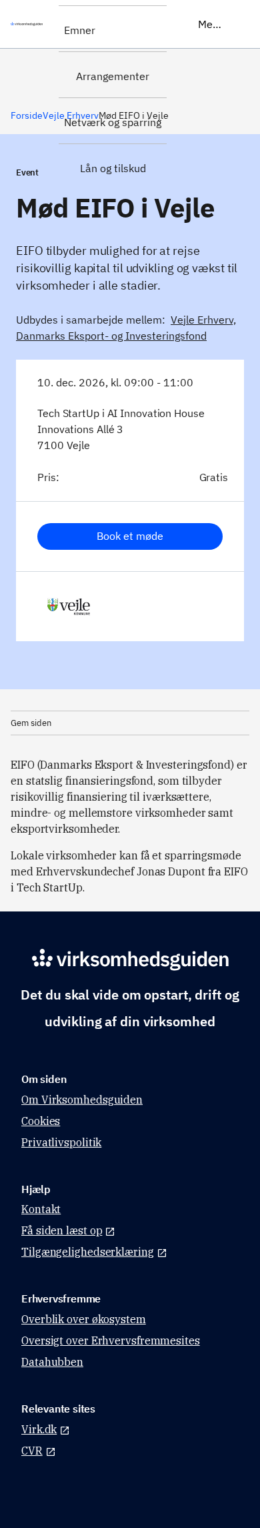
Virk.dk (39, 1429)
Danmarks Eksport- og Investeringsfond (111, 335)
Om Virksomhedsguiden (82, 1099)
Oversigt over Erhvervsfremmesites (110, 1340)
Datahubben (52, 1362)
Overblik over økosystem (83, 1319)
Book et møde (130, 535)
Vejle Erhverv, (203, 319)
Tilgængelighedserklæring (87, 1251)
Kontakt (41, 1209)
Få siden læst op (61, 1230)
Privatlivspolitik (61, 1142)
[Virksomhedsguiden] (29, 24)
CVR (32, 1450)
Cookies (40, 1121)
